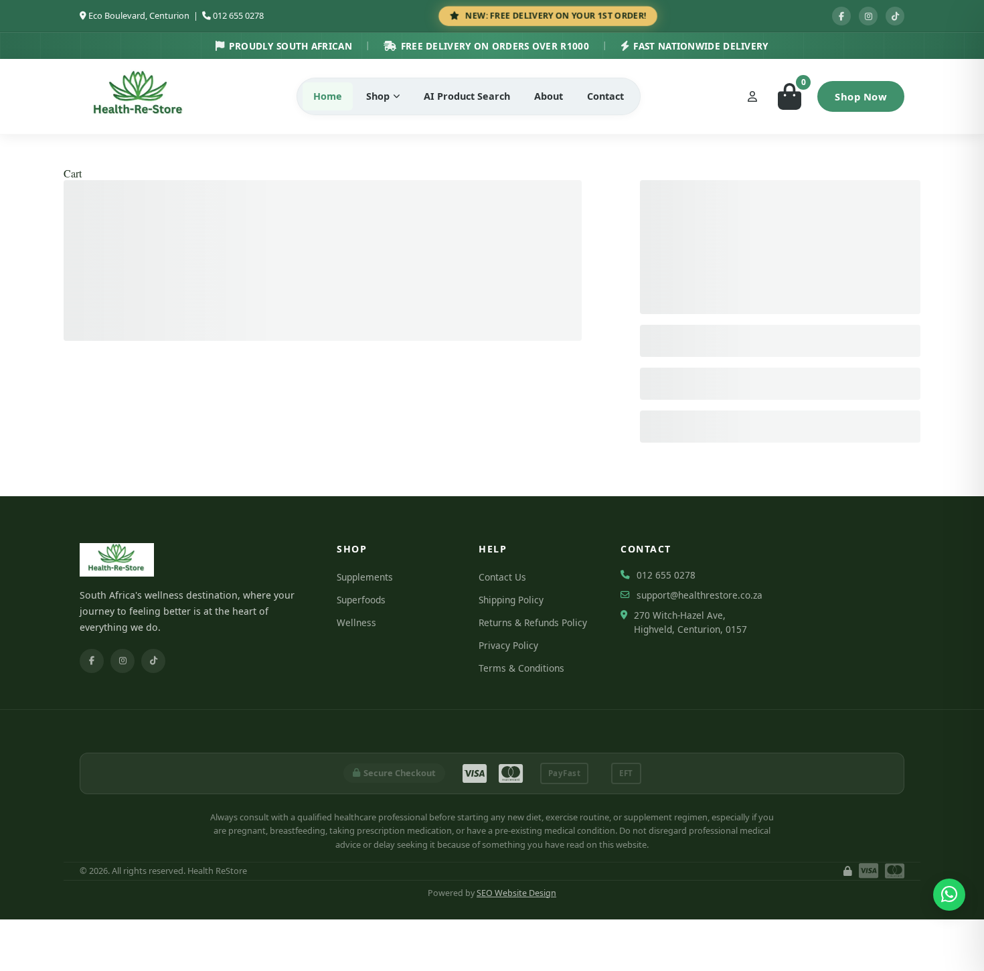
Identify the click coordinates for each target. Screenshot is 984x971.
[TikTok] (153, 661)
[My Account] (752, 96)
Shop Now (861, 96)
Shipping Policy (511, 599)
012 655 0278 (238, 15)
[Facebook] (92, 661)
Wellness (356, 622)
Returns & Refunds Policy (533, 622)
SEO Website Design (516, 893)
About (548, 96)
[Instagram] (122, 661)
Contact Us (502, 577)
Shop (378, 96)
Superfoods (361, 599)
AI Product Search (467, 96)
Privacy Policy (508, 645)
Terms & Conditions (521, 668)
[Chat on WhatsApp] (949, 895)
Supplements (365, 577)
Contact (605, 96)
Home (327, 96)
